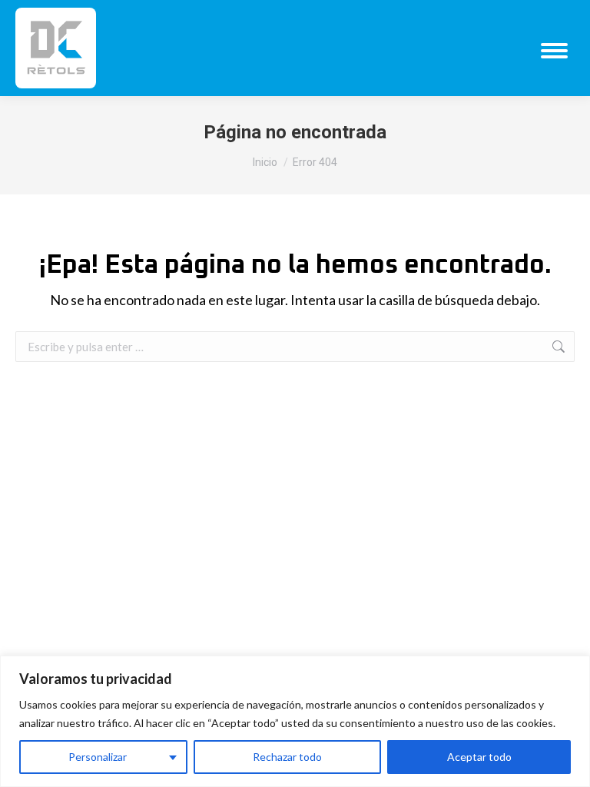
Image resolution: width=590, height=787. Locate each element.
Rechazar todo (287, 756)
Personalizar (97, 756)
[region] (295, 721)
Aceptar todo (479, 756)
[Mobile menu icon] (554, 51)
